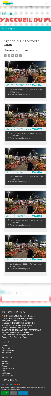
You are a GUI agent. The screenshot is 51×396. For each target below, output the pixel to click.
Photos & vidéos (8, 368)
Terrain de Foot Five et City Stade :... (16, 337)
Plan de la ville (7, 375)
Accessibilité (6, 352)
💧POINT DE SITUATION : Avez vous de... (18, 325)
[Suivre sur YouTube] (15, 384)
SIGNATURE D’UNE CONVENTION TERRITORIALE (21, 330)
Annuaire (5, 366)
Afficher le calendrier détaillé (17, 50)
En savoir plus (23, 393)
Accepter (5, 393)
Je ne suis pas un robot (26, 293)
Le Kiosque (6, 373)
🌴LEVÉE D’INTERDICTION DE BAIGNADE (18, 323)
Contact (5, 345)
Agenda (5, 361)
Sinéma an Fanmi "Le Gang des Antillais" (17, 335)
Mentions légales (8, 350)
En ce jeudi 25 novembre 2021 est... (15, 320)
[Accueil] (7, 3)
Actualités (5, 363)
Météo (4, 370)
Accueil (4, 29)
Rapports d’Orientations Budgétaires (15, 332)
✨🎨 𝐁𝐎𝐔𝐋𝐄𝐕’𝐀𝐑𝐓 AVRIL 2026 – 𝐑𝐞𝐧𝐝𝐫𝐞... (18, 316)
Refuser (13, 393)
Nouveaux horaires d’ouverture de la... (16, 327)
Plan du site (6, 348)
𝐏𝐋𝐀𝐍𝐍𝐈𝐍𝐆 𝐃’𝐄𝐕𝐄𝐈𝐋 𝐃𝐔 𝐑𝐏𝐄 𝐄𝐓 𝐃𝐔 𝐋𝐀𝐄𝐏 (18, 318)
